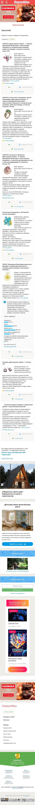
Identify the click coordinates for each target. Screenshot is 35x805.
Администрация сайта (9, 731)
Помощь (6, 725)
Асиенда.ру (26, 776)
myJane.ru (9, 776)
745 (18, 206)
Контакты (6, 720)
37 (18, 356)
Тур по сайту (7, 734)
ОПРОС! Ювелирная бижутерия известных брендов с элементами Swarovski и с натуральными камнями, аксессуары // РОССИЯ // (17, 267)
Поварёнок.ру (9, 770)
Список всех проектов (17, 788)
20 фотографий (9, 390)
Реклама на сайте (9, 717)
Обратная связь (7, 737)
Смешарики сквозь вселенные (15, 660)
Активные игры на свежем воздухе (17, 571)
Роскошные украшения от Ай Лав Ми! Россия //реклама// (15, 213)
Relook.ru (8, 781)
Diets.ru (26, 770)
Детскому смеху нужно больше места (17, 505)
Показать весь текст (8, 198)
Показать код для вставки (10, 346)
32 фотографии (9, 250)
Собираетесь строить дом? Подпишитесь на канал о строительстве (12, 494)
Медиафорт (26, 795)
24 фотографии (9, 83)
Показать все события (17, 669)
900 (18, 149)
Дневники (5, 39)
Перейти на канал (16, 544)
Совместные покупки (18, 25)
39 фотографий (9, 141)
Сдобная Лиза (13, 623)
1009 (19, 91)
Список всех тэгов (7, 458)
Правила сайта (7, 728)
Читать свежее (8, 712)
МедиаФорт (18, 760)
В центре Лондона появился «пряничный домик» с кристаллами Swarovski (17, 405)
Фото (12, 39)
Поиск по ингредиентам (18, 593)
